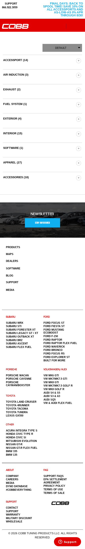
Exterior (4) (12, 118)
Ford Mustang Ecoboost (53, 331)
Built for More (54, 360)
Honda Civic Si (16, 437)
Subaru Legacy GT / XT (22, 333)
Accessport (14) (15, 60)
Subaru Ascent (17, 343)
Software (13, 268)
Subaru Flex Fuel (19, 347)
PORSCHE (11, 369)
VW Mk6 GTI (51, 375)
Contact (12, 507)
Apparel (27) (12, 162)
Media (10, 289)
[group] (78, 60)
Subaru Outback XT (20, 336)
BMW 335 (11, 451)
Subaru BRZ (14, 340)
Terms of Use (53, 489)
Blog (9, 275)
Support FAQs (53, 476)
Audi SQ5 (49, 399)
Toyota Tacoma (17, 408)
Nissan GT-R (14, 444)
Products (13, 247)
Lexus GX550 (14, 415)
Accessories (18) (16, 177)
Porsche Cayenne (19, 378)
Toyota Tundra (17, 412)
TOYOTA (10, 396)
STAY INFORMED (42, 222)
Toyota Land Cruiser (21, 401)
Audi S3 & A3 (51, 396)
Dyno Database (17, 486)
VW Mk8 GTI (51, 382)
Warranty (13, 514)
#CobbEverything (18, 489)
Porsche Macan (17, 375)
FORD (46, 317)
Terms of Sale (54, 493)
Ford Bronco (52, 350)
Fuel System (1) (15, 104)
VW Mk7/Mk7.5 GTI (55, 378)
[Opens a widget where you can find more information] (67, 542)
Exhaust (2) (12, 89)
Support (12, 282)
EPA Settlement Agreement (55, 481)
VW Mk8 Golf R (53, 389)
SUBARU (10, 317)
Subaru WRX (14, 322)
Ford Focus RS (54, 353)
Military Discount (19, 518)
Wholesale (14, 521)
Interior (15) (12, 133)
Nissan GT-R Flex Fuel (21, 447)
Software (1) (13, 147)
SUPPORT (10, 3)
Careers (12, 479)
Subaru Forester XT (21, 329)
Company (12, 476)
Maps (9, 254)
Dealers (12, 261)
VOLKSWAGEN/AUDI (55, 369)
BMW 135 (11, 454)
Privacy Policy (54, 485)
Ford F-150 (50, 336)
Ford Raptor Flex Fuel (60, 343)
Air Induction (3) (15, 74)
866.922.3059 (9, 7)
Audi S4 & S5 (51, 392)
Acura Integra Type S (21, 430)
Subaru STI (14, 326)
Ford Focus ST (53, 322)
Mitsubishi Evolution (21, 441)
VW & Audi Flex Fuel (57, 403)
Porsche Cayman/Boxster (18, 384)
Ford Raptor (52, 339)
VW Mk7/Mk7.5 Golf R (58, 385)
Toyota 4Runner (17, 405)
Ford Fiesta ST (54, 326)
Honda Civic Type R (19, 433)
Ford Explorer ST (56, 357)
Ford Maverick (54, 346)
